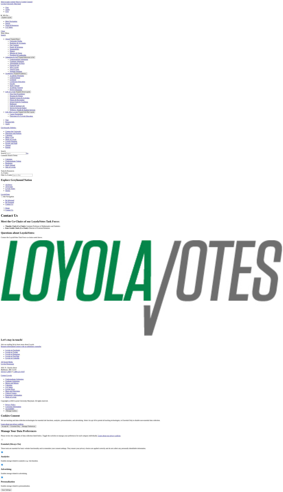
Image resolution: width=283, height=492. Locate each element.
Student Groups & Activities (19, 98)
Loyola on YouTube (12, 356)
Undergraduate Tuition (13, 161)
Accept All (5, 426)
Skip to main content (8, 2)
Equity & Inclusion (16, 47)
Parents (7, 147)
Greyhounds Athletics (8, 128)
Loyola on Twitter (11, 352)
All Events (9, 187)
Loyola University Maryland (11, 4)
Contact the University (13, 131)
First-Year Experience (17, 94)
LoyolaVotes (5, 194)
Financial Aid (14, 65)
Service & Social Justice (18, 108)
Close (3, 31)
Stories (7, 191)
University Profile (16, 41)
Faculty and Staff (11, 143)
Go (27, 153)
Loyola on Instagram (12, 354)
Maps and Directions (12, 391)
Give (7, 11)
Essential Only (15, 426)
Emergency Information (13, 395)
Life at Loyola (10, 92)
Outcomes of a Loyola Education (21, 116)
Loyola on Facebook (12, 350)
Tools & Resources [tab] (12, 25)
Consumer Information (13, 407)
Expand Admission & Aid (26, 57)
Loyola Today (10, 189)
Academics (9, 73)
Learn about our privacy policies (12, 424)
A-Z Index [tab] (9, 27)
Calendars (8, 135)
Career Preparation (16, 114)
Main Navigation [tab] (11, 21)
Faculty (12, 84)
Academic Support (16, 88)
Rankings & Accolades (18, 43)
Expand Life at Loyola (23, 92)
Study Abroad (14, 86)
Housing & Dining (16, 96)
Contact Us (9, 204)
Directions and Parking (13, 133)
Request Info (9, 122)
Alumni (8, 145)
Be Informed (9, 200)
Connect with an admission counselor (28, 346)
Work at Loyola (10, 139)
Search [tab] (7, 23)
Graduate (13, 80)
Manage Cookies (11, 411)
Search (3, 35)
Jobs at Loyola (10, 167)
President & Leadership (18, 55)
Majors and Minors (12, 383)
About (7, 39)
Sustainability (14, 49)
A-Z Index (9, 387)
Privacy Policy (10, 405)
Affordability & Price (17, 63)
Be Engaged (9, 202)
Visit (7, 8)
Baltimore (13, 104)
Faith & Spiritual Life (17, 106)
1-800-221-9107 (19, 372)
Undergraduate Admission (19, 59)
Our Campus (14, 45)
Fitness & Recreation (17, 100)
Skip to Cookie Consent (24, 2)
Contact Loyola (6, 375)
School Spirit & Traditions (19, 102)
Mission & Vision (16, 53)
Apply (7, 10)
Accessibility (9, 409)
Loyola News (10, 389)
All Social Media (7, 362)
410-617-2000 (6, 372)
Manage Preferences (28, 426)
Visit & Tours (14, 69)
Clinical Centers (10, 393)
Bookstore (8, 163)
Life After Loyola (11, 112)
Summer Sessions (16, 71)
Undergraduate (15, 78)
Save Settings (6, 490)
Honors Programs (16, 90)
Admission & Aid (11, 57)
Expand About (15, 39)
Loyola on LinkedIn (12, 358)
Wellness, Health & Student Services (22, 110)
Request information (8, 346)
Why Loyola (14, 67)
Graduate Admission (17, 61)
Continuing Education (17, 82)
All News (8, 185)
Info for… (6, 15)
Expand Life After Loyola (26, 112)
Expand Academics (20, 73)
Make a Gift (9, 137)
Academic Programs (17, 76)
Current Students (11, 141)
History (12, 51)
